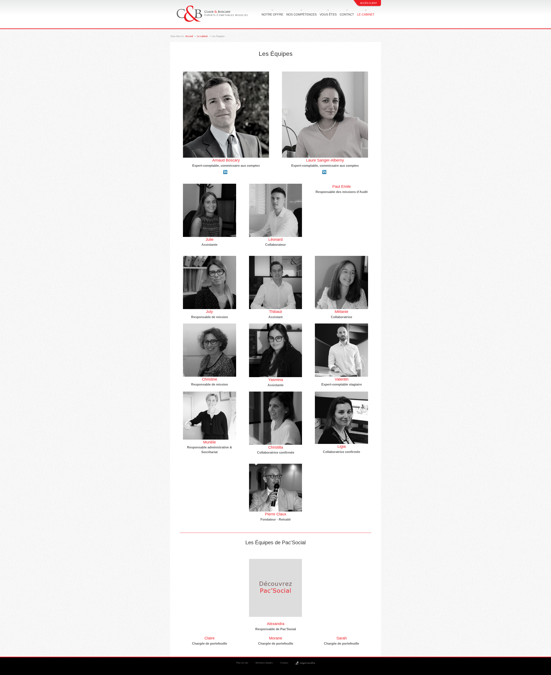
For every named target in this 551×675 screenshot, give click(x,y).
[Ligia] (341, 418)
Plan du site (242, 662)
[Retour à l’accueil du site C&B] (212, 13)
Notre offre (272, 14)
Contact (347, 14)
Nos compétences (301, 14)
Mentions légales (264, 662)
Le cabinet (366, 14)
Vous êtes (328, 14)
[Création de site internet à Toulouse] (305, 662)
